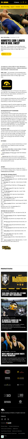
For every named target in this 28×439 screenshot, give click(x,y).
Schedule (17, 6)
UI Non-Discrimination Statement (9, 433)
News (26, 6)
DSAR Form (15, 428)
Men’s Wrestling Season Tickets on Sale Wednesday (13, 354)
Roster (22, 6)
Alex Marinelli (9, 191)
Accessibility (4, 435)
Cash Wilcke (9, 197)
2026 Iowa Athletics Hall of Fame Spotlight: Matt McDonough (14, 294)
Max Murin (22, 122)
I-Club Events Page (13, 69)
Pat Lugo (14, 152)
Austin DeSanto (6, 152)
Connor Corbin (17, 149)
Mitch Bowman (7, 200)
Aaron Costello (10, 122)
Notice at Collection (17, 431)
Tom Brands (15, 110)
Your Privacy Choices (6, 431)
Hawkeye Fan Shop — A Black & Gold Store (17, 68)
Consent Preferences (14, 426)
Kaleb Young (9, 188)
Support (13, 6)
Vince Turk (7, 118)
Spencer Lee (5, 156)
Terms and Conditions (6, 428)
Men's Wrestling (5, 37)
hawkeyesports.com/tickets (7, 171)
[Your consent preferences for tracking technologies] (2, 436)
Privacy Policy (4, 426)
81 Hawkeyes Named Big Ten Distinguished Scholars (11, 321)
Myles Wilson (11, 149)
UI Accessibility (21, 433)
